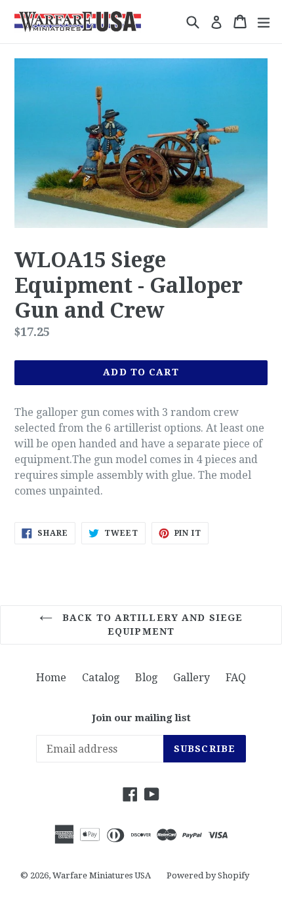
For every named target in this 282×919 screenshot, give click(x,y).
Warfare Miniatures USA (101, 875)
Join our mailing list (141, 718)
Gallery (191, 677)
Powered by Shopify (208, 875)
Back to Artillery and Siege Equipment (151, 624)
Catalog (100, 677)
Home (51, 677)
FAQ (236, 677)
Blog (146, 677)
